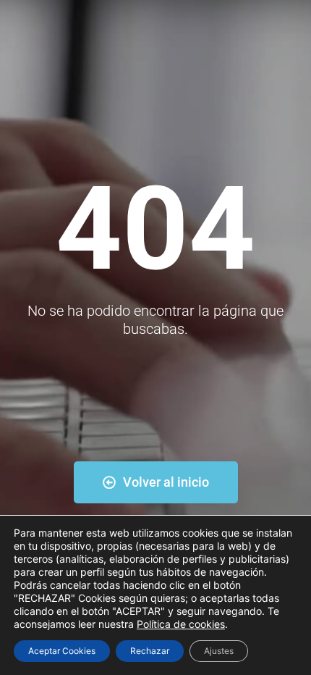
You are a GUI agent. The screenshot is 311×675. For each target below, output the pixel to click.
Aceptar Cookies (61, 650)
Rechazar (149, 650)
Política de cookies (181, 624)
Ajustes (219, 650)
